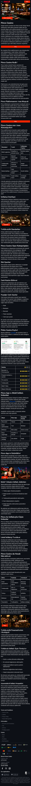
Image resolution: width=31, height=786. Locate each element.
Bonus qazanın (7, 18)
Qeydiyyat (6, 224)
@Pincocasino (4, 763)
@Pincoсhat (4, 760)
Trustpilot (13, 332)
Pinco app (12, 401)
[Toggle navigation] (2, 2)
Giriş (27, 1)
